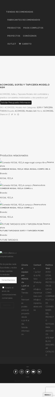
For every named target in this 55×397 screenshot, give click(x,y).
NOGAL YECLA (6, 178)
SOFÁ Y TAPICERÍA (45, 107)
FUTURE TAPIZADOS (9, 240)
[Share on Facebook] (9, 114)
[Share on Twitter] (12, 114)
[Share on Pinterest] (18, 114)
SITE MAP (50, 338)
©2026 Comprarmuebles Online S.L (27, 381)
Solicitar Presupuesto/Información (16, 102)
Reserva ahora (39, 185)
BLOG (48, 341)
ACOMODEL (48, 111)
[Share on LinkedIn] (15, 114)
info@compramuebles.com (38, 292)
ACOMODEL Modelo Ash (25, 111)
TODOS (3, 111)
